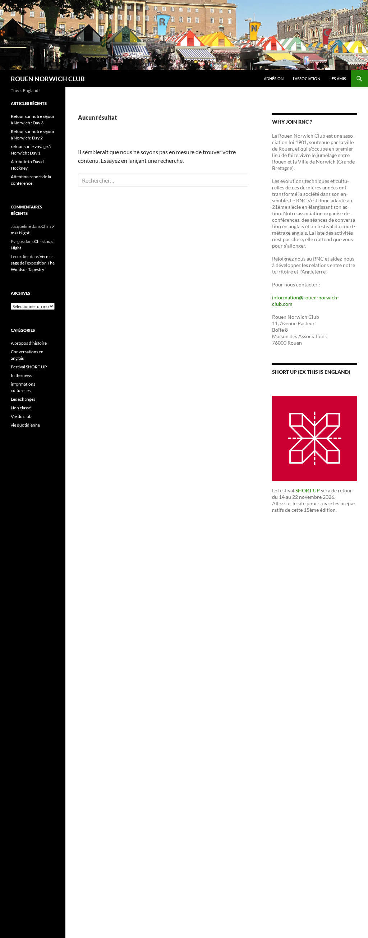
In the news (21, 375)
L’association (306, 78)
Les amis (338, 78)
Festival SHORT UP (29, 366)
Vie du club (21, 416)
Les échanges (23, 399)
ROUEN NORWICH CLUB (48, 79)
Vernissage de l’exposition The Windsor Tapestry (33, 263)
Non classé (21, 407)
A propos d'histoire (29, 343)
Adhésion (274, 78)
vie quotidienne (25, 425)
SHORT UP (307, 490)
